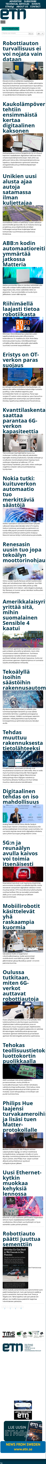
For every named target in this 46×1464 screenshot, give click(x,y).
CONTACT (35, 6)
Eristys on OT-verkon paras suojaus (21, 360)
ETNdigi (9, 6)
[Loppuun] (20, 1307)
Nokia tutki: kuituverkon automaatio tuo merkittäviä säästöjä (19, 491)
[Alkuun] (4, 1307)
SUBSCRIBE (30, 1)
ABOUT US (22, 6)
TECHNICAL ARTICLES (17, 4)
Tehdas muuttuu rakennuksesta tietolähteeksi (23, 740)
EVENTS (36, 4)
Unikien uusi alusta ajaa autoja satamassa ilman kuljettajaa (20, 189)
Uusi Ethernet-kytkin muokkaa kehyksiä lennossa (22, 1183)
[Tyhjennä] (32, 33)
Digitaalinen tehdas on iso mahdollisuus (21, 796)
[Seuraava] (15, 1307)
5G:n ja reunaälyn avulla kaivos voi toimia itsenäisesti (20, 853)
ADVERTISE (15, 1)
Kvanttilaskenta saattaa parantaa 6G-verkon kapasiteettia (24, 420)
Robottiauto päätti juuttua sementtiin (21, 1239)
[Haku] (29, 33)
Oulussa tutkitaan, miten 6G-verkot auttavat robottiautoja (21, 985)
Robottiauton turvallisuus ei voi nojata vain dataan (22, 51)
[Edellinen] (10, 1307)
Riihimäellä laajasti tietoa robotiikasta (21, 309)
